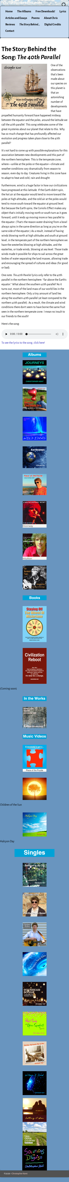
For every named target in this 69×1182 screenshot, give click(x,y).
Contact (9, 30)
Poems (35, 18)
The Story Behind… (29, 24)
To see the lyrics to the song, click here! (23, 342)
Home (9, 11)
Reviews (10, 24)
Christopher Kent (19, 1173)
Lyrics (62, 11)
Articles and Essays (16, 18)
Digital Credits (52, 24)
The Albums (24, 11)
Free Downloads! (45, 11)
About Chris (51, 18)
